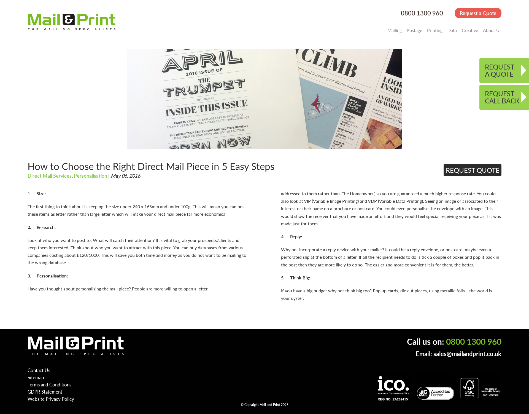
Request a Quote (478, 12)
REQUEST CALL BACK (502, 97)
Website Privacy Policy (51, 399)
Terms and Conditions (49, 384)
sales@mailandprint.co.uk (467, 354)
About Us (492, 30)
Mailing (394, 30)
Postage (414, 30)
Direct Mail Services (50, 175)
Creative (470, 30)
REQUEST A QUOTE (499, 70)
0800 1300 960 (422, 13)
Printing (434, 30)
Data (452, 30)
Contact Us (39, 370)
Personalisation (90, 175)
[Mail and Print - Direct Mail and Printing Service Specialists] (72, 22)
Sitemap (36, 377)
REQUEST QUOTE (473, 170)
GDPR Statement (45, 391)
